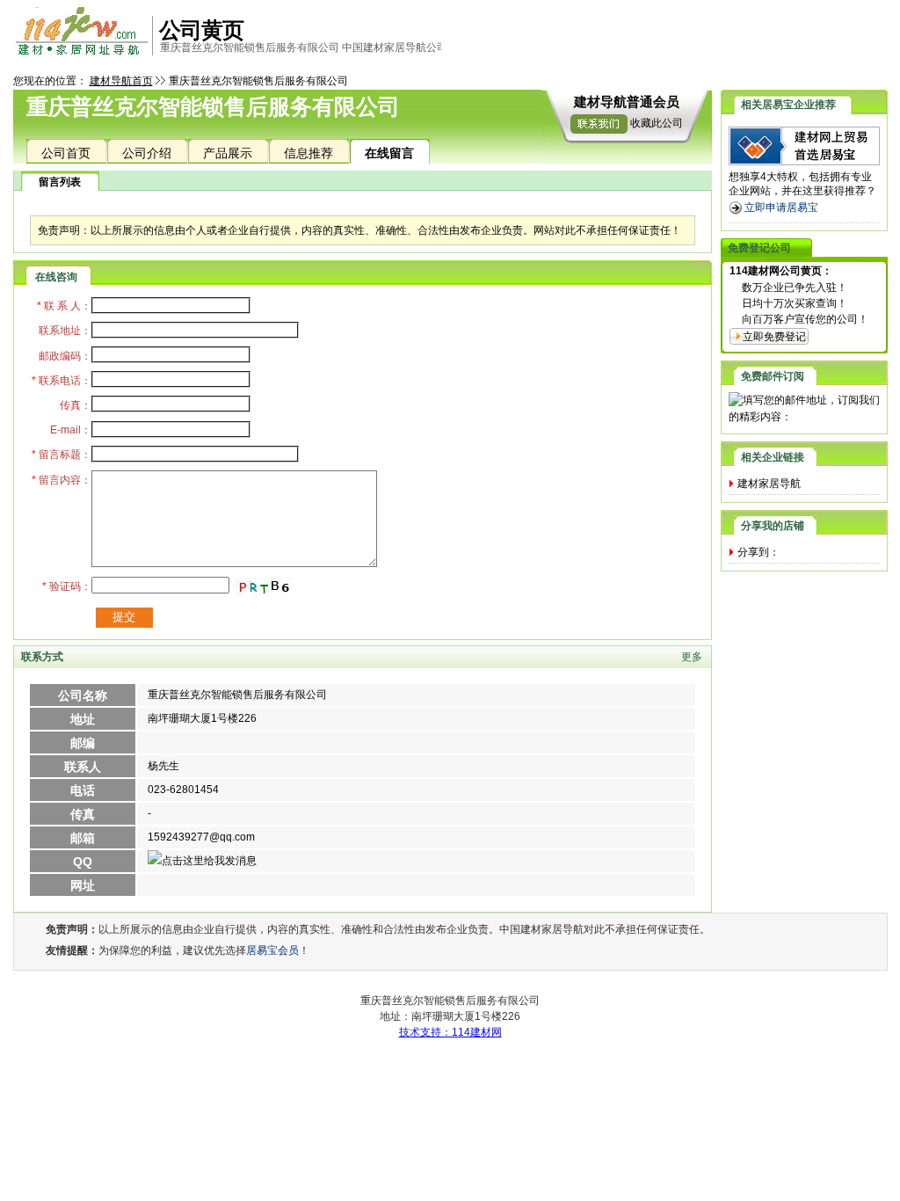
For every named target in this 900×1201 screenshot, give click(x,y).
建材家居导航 (769, 483)
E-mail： (70, 430)
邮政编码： (65, 356)
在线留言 (389, 153)
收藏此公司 (656, 123)
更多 (691, 657)
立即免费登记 (774, 337)
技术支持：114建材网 (450, 1032)
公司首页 (66, 153)
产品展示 (227, 153)
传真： (75, 405)
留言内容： (61, 480)
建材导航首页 (121, 81)
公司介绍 (146, 153)
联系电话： (61, 381)
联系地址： (65, 330)
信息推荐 (308, 153)
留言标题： (61, 454)
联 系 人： (64, 306)
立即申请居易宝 (781, 207)
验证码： (66, 586)
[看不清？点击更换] (265, 588)
